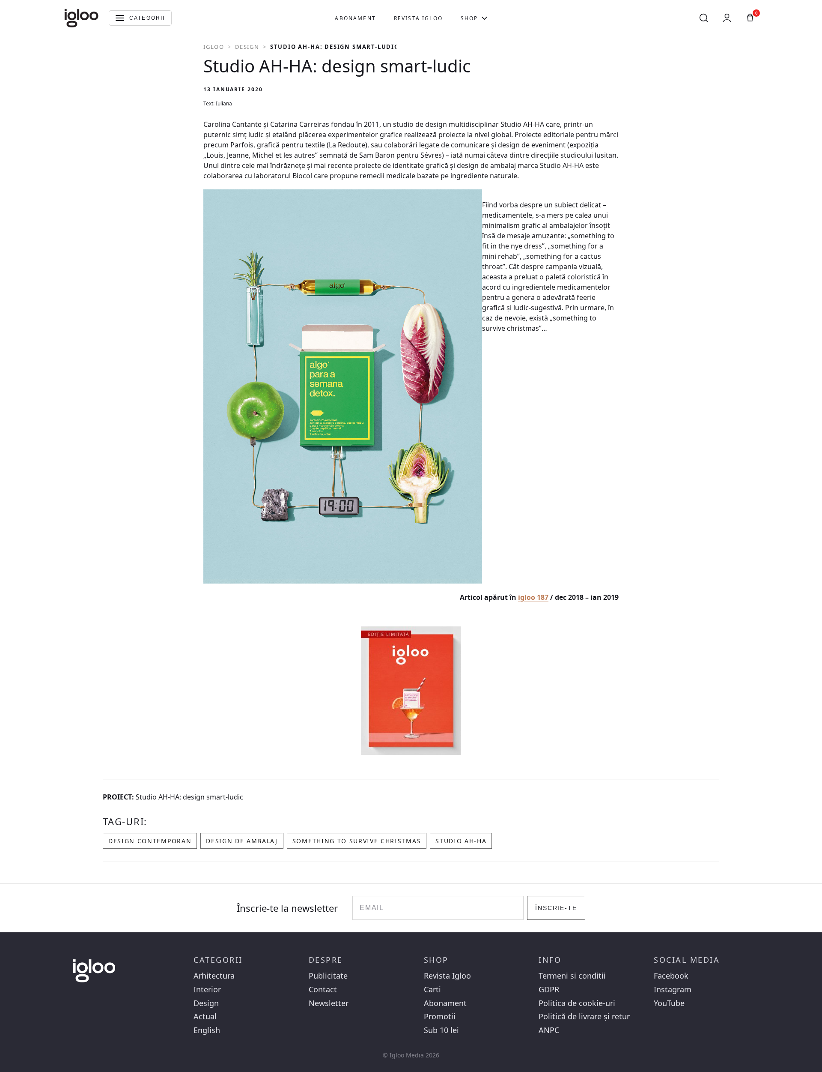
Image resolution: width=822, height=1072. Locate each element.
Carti (432, 989)
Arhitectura (214, 976)
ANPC (549, 1030)
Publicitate (328, 976)
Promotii (440, 1016)
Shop (469, 18)
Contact (323, 989)
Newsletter (328, 1003)
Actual (205, 1016)
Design (247, 47)
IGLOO (213, 47)
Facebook (671, 976)
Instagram (672, 989)
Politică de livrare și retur (584, 1016)
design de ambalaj (242, 841)
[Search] (704, 18)
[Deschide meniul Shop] (484, 18)
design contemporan (149, 841)
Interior (207, 989)
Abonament (355, 18)
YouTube (669, 1003)
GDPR (549, 989)
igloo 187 (533, 597)
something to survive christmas (356, 841)
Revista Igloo (418, 18)
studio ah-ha (460, 841)
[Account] (727, 18)
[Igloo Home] (81, 18)
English (207, 1030)
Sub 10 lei (441, 1030)
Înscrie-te (556, 907)
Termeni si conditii (572, 976)
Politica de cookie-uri (577, 1003)
